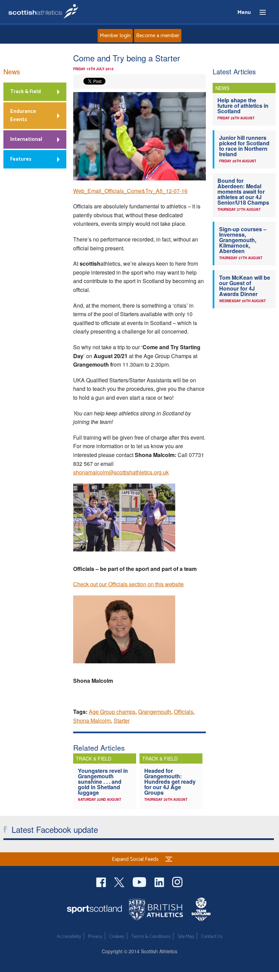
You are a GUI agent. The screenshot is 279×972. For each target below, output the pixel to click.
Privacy (95, 937)
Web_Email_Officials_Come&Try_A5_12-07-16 (130, 191)
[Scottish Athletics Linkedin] (159, 881)
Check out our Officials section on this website (128, 584)
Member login (115, 35)
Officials (183, 712)
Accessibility (69, 937)
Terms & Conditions (150, 937)
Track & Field (25, 91)
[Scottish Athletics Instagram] (177, 881)
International (26, 139)
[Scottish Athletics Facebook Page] (101, 881)
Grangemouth (154, 712)
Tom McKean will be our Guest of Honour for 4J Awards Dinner (244, 286)
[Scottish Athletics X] (120, 881)
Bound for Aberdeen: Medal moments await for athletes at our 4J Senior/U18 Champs (243, 191)
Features (20, 159)
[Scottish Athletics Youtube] (140, 881)
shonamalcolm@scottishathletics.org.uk (121, 472)
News (11, 71)
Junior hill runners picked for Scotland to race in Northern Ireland (244, 146)
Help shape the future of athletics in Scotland (242, 105)
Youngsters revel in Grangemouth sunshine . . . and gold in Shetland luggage (103, 781)
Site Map (186, 937)
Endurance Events (23, 115)
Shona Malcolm (92, 720)
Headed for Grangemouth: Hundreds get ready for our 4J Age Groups (170, 781)
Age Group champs (112, 712)
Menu (259, 12)
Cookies (116, 937)
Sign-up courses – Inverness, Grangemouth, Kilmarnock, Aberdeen (242, 240)
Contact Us (212, 937)
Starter (122, 720)
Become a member (157, 35)
